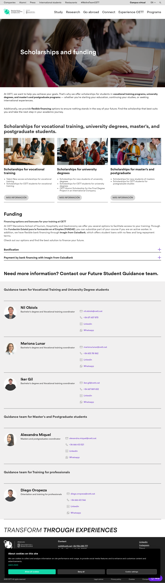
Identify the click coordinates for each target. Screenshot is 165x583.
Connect (108, 12)
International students (50, 2)
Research (73, 12)
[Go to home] (19, 12)
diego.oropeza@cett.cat (83, 494)
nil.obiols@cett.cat (93, 311)
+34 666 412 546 (78, 500)
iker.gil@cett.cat (92, 383)
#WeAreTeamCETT (90, 2)
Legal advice (98, 579)
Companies (9, 2)
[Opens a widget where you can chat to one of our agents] (155, 578)
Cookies (132, 579)
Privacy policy (116, 579)
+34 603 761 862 (91, 353)
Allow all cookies (32, 572)
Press (32, 2)
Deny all (81, 572)
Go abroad (91, 12)
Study (58, 12)
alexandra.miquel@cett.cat (82, 438)
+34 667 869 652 (91, 389)
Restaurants (71, 2)
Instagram (144, 545)
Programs (154, 12)
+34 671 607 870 (91, 317)
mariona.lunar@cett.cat (95, 347)
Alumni (22, 2)
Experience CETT (131, 12)
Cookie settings (131, 572)
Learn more (13, 564)
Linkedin (88, 324)
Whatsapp (89, 330)
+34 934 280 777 (80, 546)
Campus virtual (138, 2)
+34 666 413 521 (76, 444)
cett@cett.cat (65, 546)
